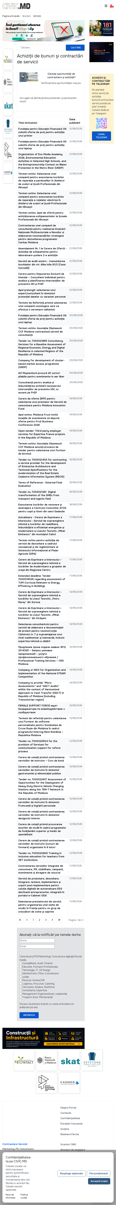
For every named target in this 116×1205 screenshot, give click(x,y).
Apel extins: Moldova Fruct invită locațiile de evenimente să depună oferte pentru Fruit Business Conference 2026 (38, 419)
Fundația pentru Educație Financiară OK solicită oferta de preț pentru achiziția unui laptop (42, 145)
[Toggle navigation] (106, 6)
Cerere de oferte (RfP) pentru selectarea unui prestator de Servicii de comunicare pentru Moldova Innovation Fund (42, 403)
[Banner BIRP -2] (43, 30)
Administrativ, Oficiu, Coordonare (40, 973)
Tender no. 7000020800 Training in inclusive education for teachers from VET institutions (41, 857)
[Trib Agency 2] (101, 52)
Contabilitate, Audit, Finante (37, 963)
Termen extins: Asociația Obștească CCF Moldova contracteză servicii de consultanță (40, 332)
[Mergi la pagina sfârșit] (59, 920)
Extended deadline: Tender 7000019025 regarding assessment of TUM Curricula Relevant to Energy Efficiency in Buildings (41, 581)
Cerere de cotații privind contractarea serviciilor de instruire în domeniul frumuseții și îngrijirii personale (41, 802)
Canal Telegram (101, 136)
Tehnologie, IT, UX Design (36, 970)
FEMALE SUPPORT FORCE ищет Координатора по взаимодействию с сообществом (41, 709)
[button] (112, 6)
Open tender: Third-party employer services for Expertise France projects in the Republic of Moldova (41, 434)
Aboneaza (29, 1015)
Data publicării (74, 121)
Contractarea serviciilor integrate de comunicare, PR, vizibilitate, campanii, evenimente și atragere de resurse (40, 869)
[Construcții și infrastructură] (43, 1038)
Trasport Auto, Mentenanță (37, 997)
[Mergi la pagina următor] (52, 920)
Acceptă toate (99, 1181)
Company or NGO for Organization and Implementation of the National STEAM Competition (42, 673)
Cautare (76, 47)
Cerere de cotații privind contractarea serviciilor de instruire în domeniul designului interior (41, 815)
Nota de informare (10, 1196)
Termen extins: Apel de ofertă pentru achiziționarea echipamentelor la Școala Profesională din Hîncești (42, 216)
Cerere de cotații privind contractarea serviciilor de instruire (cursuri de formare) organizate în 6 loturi (41, 844)
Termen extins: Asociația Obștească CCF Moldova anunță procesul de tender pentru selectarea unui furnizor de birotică (42, 448)
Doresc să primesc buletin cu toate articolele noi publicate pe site (46, 1005)
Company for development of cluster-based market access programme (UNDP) (41, 364)
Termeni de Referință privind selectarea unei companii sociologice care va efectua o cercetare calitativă (42, 306)
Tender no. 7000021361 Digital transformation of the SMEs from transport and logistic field (38, 495)
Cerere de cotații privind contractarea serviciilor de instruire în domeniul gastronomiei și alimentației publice (41, 770)
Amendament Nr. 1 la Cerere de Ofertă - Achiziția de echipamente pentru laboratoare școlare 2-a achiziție (42, 252)
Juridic (25, 976)
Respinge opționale (71, 1173)
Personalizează (98, 1173)
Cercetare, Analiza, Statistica (38, 987)
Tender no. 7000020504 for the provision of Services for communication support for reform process (39, 746)
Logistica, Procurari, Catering (38, 983)
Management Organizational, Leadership (44, 993)
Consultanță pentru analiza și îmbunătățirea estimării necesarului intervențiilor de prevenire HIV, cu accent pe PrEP (39, 387)
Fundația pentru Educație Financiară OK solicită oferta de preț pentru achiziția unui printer (42, 132)
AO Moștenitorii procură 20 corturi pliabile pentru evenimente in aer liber (41, 375)
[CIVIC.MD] (16, 5)
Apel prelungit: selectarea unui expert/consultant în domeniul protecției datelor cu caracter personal (42, 293)
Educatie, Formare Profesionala (40, 966)
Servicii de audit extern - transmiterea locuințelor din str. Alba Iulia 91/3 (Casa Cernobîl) (42, 265)
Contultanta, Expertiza (34, 990)
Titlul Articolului (27, 122)
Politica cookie (24, 1196)
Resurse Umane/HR (33, 980)
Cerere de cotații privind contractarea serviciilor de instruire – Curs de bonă (41, 759)
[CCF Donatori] (101, 27)
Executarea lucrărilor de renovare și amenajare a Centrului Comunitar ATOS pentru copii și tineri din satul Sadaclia (42, 508)
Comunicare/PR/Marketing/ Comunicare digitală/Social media (50, 958)
